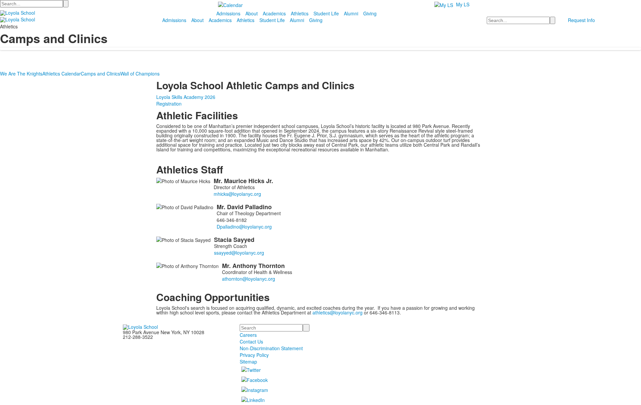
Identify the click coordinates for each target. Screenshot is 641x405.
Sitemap (248, 361)
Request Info (581, 20)
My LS (462, 4)
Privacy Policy (254, 355)
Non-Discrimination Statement (271, 348)
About (251, 13)
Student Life (326, 13)
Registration (169, 103)
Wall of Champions (140, 73)
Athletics (299, 13)
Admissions (228, 13)
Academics (274, 13)
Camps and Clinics (100, 73)
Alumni (351, 13)
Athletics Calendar (61, 73)
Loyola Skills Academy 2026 (185, 97)
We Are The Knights (21, 73)
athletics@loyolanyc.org (337, 312)
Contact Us (251, 341)
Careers (248, 334)
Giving (370, 13)
